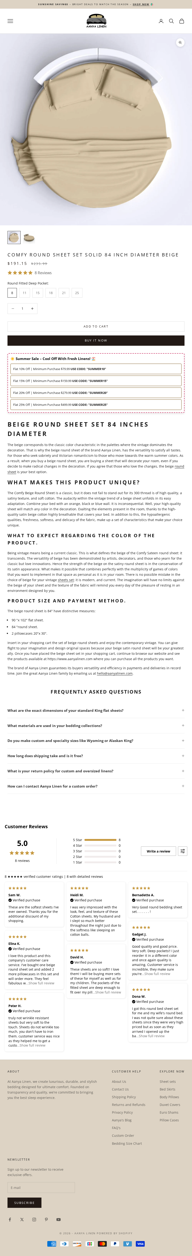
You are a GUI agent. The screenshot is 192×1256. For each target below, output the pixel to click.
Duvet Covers (170, 1104)
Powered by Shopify (115, 1233)
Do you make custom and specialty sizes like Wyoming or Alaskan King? (70, 740)
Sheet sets (168, 1081)
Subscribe (24, 1203)
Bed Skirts (167, 1089)
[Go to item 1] (14, 237)
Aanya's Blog (122, 1120)
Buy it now (96, 340)
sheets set (66, 580)
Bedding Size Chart (127, 1143)
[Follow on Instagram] (34, 1219)
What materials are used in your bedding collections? (54, 725)
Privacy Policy (122, 1112)
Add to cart (96, 326)
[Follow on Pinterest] (46, 1219)
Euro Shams (169, 1112)
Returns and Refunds (128, 1104)
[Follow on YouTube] (58, 1219)
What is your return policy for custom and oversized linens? (60, 771)
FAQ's (116, 1128)
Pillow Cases (169, 1120)
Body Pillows (169, 1097)
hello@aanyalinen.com (115, 673)
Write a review (158, 851)
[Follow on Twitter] (22, 1219)
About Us (119, 1081)
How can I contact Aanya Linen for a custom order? (52, 786)
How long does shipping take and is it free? (45, 755)
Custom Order (123, 1135)
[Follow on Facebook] (9, 1219)
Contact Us (120, 1089)
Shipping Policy (124, 1097)
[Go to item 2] (29, 237)
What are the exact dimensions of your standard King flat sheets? (65, 710)
